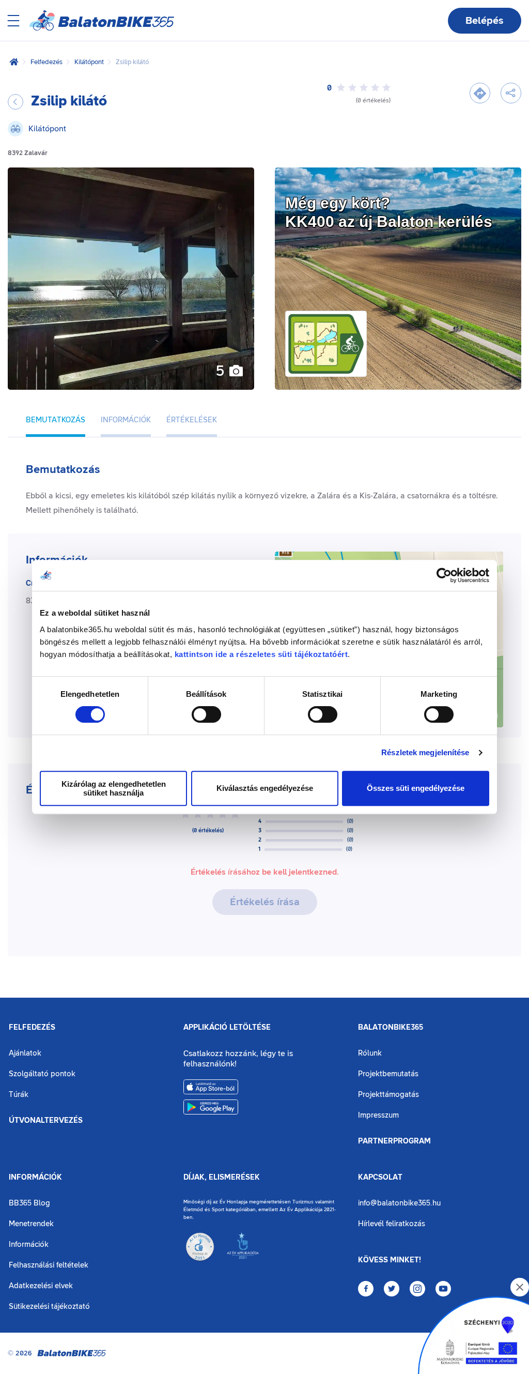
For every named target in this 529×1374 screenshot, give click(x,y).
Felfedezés (46, 62)
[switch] (206, 714)
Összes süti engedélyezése (415, 788)
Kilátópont (89, 62)
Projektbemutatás (388, 1074)
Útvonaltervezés (46, 1121)
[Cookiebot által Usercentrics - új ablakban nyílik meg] (444, 575)
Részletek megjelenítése (425, 752)
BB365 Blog (29, 1203)
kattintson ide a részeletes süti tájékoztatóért (261, 654)
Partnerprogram (394, 1141)
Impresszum (378, 1115)
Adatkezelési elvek (41, 1286)
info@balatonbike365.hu (399, 1203)
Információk (35, 1177)
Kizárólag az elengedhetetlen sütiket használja (113, 788)
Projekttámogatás (388, 1095)
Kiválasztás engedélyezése (264, 788)
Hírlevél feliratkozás (391, 1224)
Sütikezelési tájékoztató (49, 1306)
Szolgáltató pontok (42, 1074)
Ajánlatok (25, 1053)
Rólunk (370, 1053)
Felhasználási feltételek (48, 1265)
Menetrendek (31, 1224)
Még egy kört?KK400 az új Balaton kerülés (388, 212)
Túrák (18, 1095)
